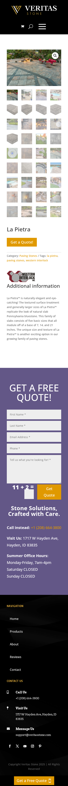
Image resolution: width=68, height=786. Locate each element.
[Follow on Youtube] (25, 746)
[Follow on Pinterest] (40, 746)
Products (16, 631)
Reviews (15, 657)
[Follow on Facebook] (10, 746)
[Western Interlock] (21, 277)
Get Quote (49, 492)
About (14, 644)
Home (14, 619)
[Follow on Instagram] (32, 746)
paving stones (15, 260)
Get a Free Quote (32, 780)
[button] (55, 55)
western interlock (37, 260)
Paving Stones (28, 256)
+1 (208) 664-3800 (46, 527)
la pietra (52, 256)
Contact (15, 670)
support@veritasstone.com (33, 734)
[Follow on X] (17, 746)
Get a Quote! (22, 242)
